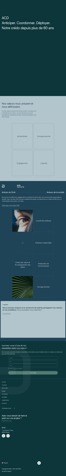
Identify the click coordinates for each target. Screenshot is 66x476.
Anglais (5, 464)
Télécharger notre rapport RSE (10, 205)
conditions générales (19, 368)
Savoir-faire (5, 388)
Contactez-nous (6, 408)
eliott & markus (7, 471)
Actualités (4, 397)
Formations (5, 394)
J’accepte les (16, 368)
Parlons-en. (7, 420)
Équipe (3, 391)
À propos (4, 385)
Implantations (5, 400)
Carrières (4, 403)
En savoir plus (7, 313)
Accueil (4, 382)
